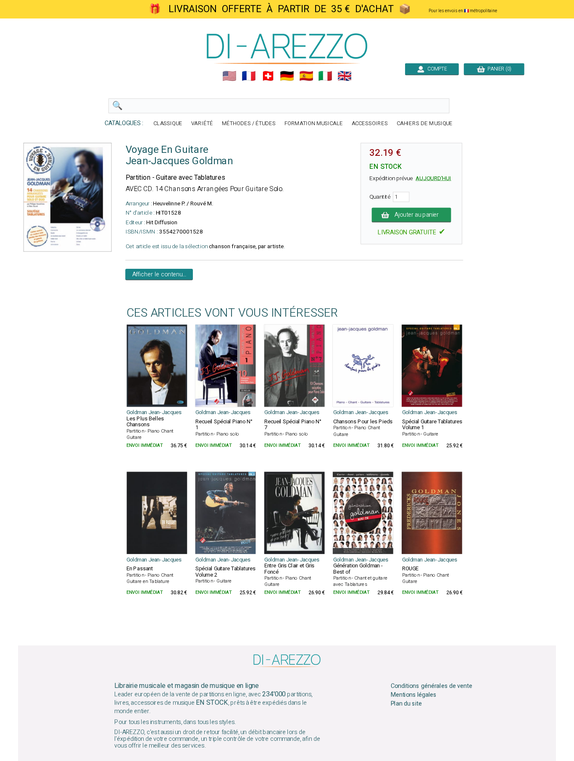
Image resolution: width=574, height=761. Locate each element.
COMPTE (436, 69)
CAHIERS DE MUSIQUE (425, 124)
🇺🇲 (229, 76)
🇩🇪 (287, 76)
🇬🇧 (344, 76)
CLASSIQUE (167, 124)
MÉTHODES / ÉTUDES (249, 124)
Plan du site (406, 704)
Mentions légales (414, 695)
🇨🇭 (268, 76)
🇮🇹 (325, 76)
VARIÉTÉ (202, 124)
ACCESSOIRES (370, 124)
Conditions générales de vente (431, 686)
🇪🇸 (306, 76)
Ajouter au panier (417, 215)
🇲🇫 (249, 76)
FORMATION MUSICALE (313, 124)
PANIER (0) (498, 69)
